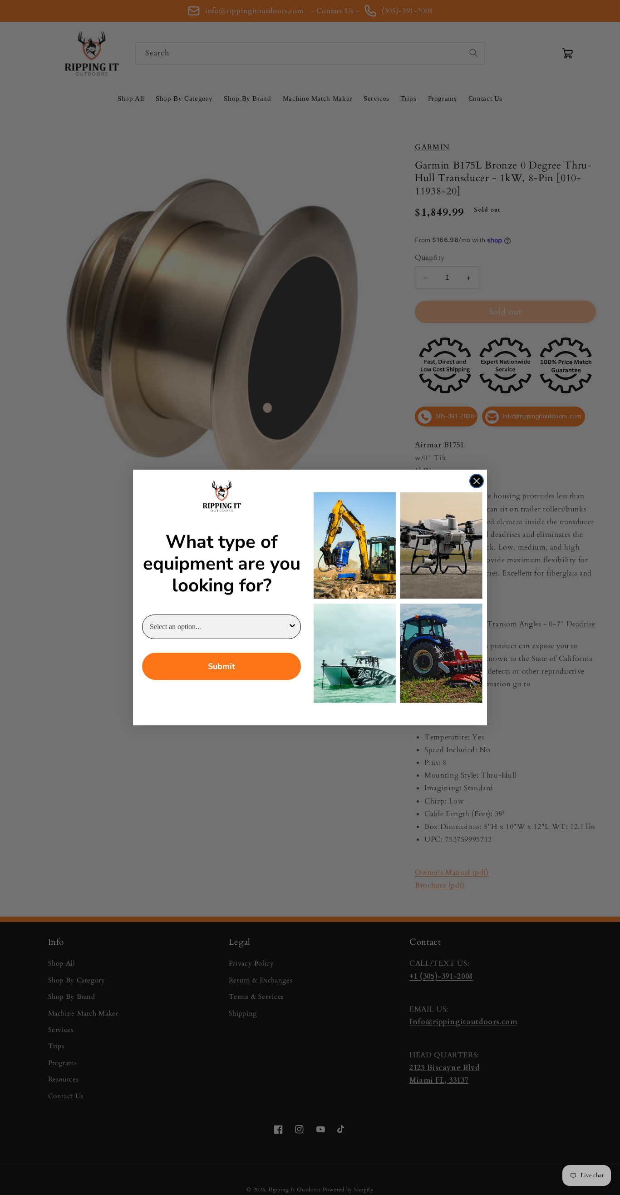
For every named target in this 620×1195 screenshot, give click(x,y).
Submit (221, 666)
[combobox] (219, 627)
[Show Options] (292, 627)
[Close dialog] (476, 481)
